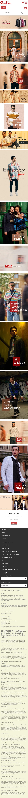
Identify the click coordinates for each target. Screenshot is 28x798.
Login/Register (6, 529)
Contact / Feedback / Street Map (10, 554)
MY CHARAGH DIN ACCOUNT (9, 557)
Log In (3, 7)
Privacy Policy (5, 563)
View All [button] (14, 523)
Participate (5, 566)
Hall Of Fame (5, 548)
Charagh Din (5, 616)
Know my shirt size (7, 722)
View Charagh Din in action (9, 551)
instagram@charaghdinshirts (12, 626)
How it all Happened (8, 645)
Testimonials (5, 545)
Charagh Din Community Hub (10, 569)
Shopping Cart (6, 535)
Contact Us (12, 610)
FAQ (3, 560)
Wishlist (4, 539)
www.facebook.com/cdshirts (6, 627)
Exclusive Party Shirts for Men (7, 599)
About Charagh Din (7, 542)
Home (3, 532)
